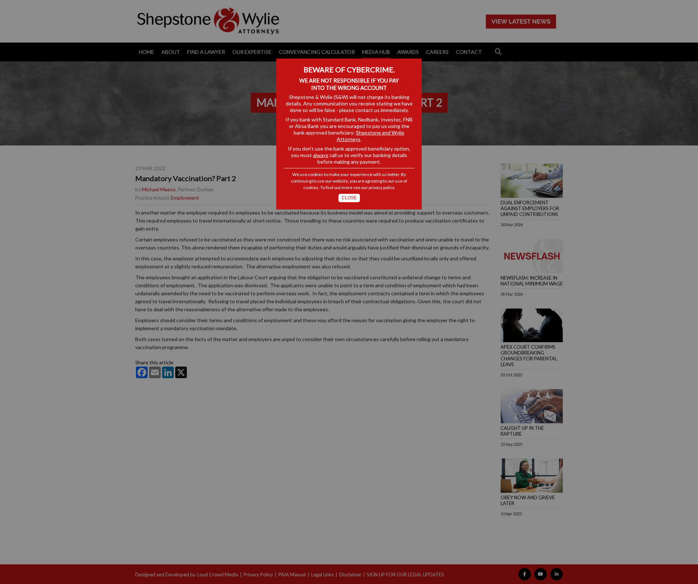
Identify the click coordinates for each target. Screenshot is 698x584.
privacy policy (381, 187)
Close (349, 197)
